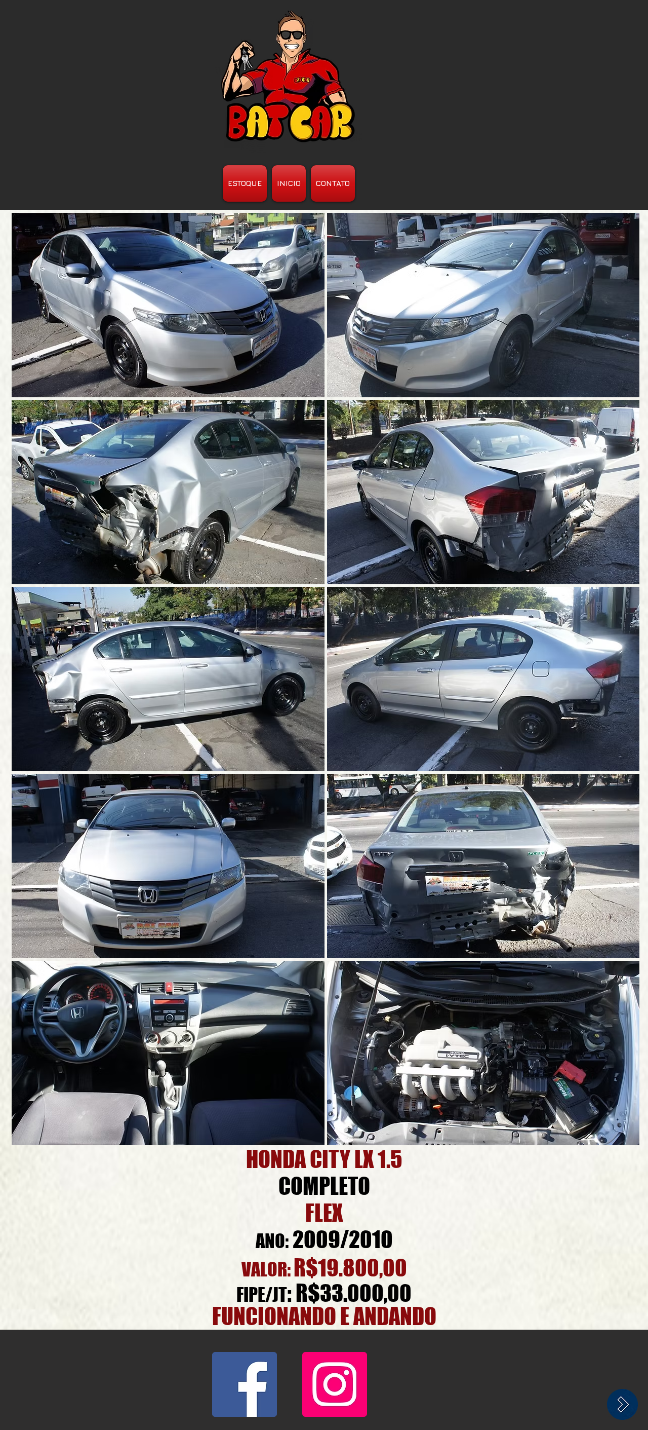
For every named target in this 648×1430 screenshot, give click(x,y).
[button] (168, 305)
